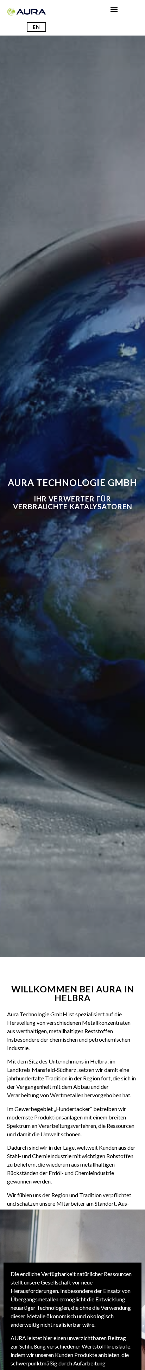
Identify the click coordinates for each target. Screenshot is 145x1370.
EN (36, 27)
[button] (114, 9)
